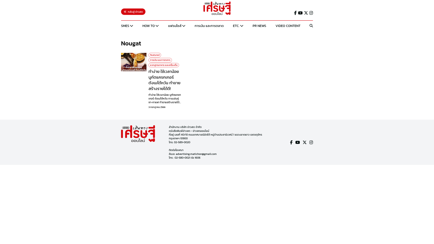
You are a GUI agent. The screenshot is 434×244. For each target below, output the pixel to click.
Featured (155, 55)
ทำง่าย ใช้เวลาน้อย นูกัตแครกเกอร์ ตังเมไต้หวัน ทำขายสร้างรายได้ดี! (164, 80)
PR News (259, 25)
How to (148, 25)
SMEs (125, 25)
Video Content (287, 25)
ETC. (236, 25)
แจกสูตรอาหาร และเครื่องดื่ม (163, 65)
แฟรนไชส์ (174, 25)
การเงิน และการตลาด (209, 25)
